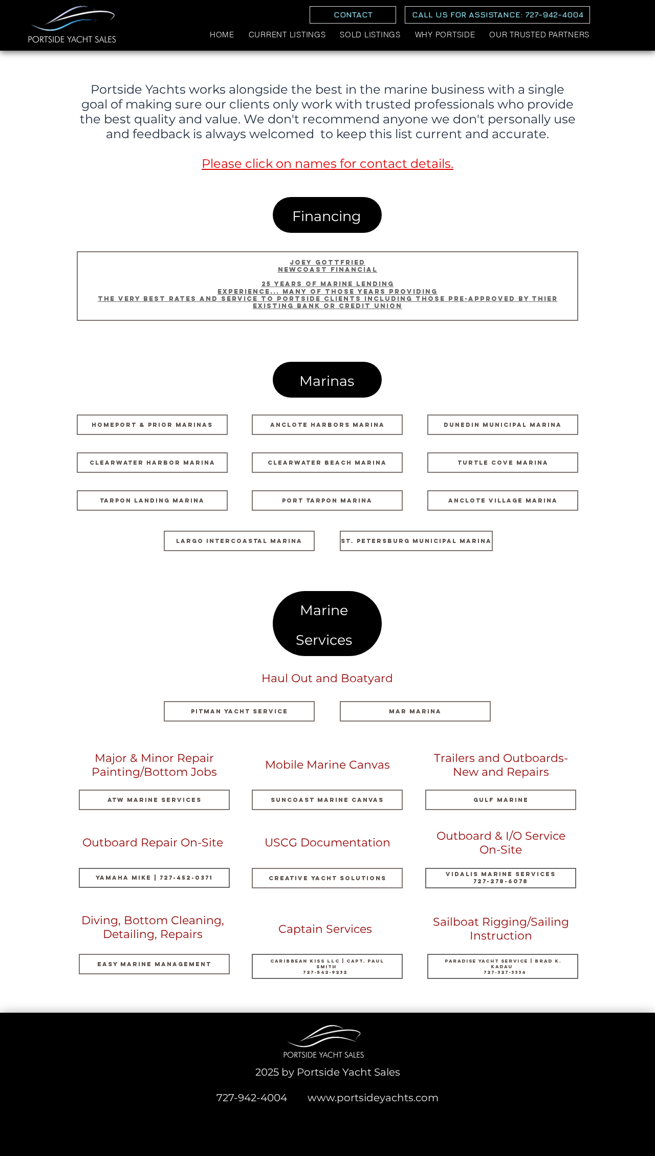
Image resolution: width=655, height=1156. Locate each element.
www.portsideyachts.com (373, 1098)
